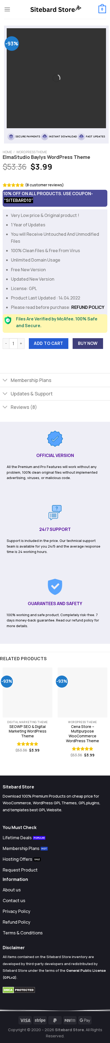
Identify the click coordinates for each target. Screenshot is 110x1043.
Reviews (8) (24, 407)
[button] (7, 9)
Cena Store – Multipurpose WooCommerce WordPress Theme (82, 733)
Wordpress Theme (31, 152)
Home (7, 152)
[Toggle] (5, 380)
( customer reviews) (44, 184)
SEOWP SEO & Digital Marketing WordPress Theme (27, 731)
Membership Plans (31, 380)
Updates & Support (32, 393)
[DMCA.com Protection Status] (19, 989)
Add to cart (48, 343)
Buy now (88, 343)
